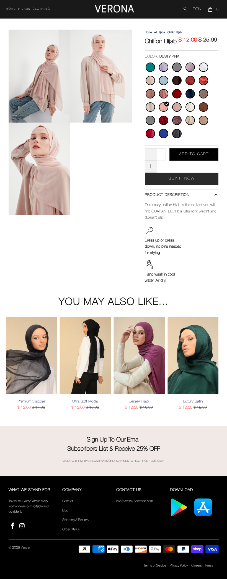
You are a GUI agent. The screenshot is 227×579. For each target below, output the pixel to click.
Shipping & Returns (75, 519)
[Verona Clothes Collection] (114, 9)
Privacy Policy (179, 565)
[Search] (185, 9)
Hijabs (24, 9)
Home (11, 9)
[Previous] (11, 366)
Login (196, 9)
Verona (25, 547)
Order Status (71, 529)
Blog (65, 510)
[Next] (216, 366)
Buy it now (182, 178)
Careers (196, 565)
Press (209, 565)
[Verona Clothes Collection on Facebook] (13, 526)
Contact (67, 501)
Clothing (41, 9)
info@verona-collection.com (134, 501)
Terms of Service (155, 565)
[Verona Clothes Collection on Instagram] (22, 526)
